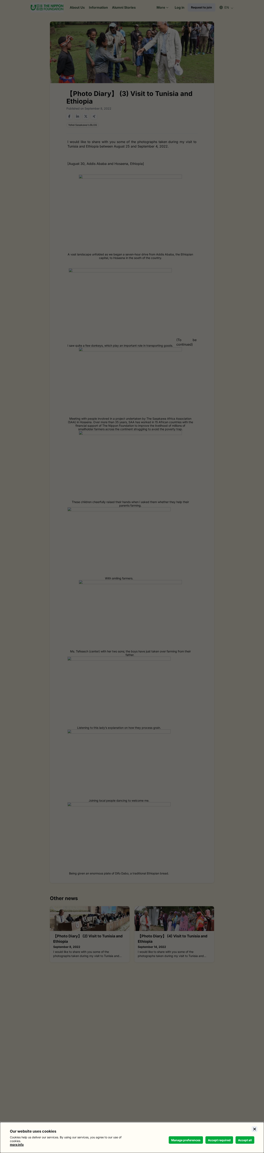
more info (17, 1144)
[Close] (254, 1129)
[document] (132, 1137)
